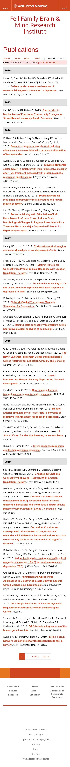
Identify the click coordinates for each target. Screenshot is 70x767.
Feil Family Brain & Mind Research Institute (35, 25)
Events (35, 690)
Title (17, 58)
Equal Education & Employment (35, 739)
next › (35, 656)
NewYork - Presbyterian (35, 718)
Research (13, 694)
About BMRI (13, 686)
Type (26, 58)
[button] (64, 5)
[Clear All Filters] (47, 62)
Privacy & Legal (36, 734)
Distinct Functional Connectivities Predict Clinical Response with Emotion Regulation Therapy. (34, 268)
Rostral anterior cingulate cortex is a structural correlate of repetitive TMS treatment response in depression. (32, 412)
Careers (36, 744)
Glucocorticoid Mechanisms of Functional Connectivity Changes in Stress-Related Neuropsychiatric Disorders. (32, 114)
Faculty (13, 690)
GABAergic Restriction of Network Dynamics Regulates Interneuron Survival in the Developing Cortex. (32, 607)
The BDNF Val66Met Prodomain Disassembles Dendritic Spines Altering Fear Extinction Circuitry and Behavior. (34, 356)
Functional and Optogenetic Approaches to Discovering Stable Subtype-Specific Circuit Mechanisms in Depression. (32, 580)
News (35, 686)
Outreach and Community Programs (57, 694)
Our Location (5, 673)
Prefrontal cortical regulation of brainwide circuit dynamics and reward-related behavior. (33, 199)
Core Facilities (56, 686)
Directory (36, 754)
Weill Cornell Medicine (35, 711)
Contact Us (65, 673)
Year (37, 58)
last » (46, 656)
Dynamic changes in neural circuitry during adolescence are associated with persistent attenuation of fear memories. (34, 150)
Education (35, 694)
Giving (36, 749)
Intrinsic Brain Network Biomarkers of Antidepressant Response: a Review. (34, 640)
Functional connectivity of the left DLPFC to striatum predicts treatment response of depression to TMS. (34, 287)
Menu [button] (5, 8)
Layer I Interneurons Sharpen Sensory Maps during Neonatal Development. (33, 379)
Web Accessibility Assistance (36, 758)
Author (7, 58)
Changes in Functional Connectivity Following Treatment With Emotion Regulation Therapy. (31, 477)
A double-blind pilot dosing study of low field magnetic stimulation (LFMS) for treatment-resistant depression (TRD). (34, 562)
